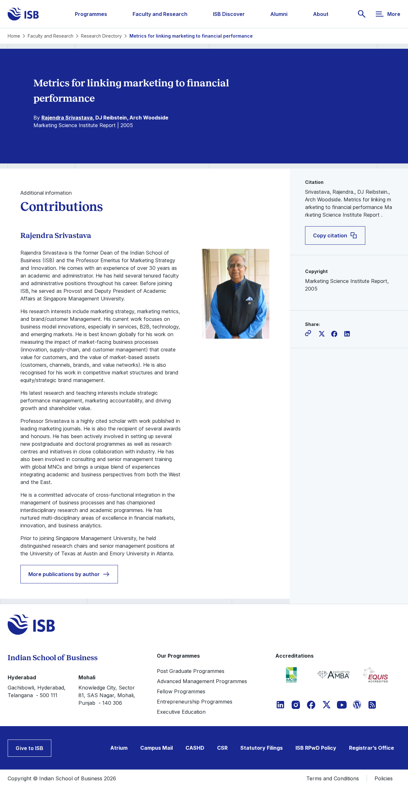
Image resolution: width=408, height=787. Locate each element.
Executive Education (181, 712)
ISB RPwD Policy (315, 748)
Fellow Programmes (181, 691)
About (320, 14)
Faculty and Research (160, 14)
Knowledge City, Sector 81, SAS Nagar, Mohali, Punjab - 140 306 (106, 695)
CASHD (195, 748)
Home (14, 36)
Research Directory (101, 36)
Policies (384, 778)
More (393, 14)
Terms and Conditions (332, 778)
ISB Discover (229, 14)
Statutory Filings (261, 748)
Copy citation (330, 235)
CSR (222, 748)
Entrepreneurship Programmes (194, 701)
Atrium (118, 748)
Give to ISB (29, 748)
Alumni (279, 14)
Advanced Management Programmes (202, 681)
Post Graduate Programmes (190, 671)
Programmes (91, 14)
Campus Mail (156, 748)
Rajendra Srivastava (67, 117)
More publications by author (64, 574)
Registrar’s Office (371, 748)
